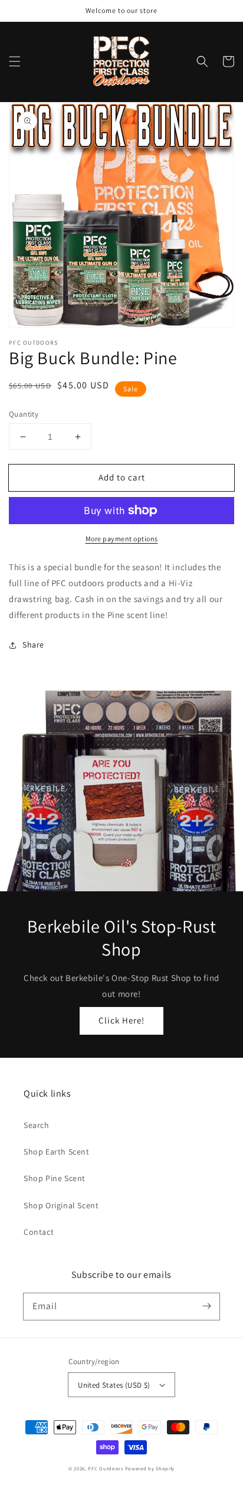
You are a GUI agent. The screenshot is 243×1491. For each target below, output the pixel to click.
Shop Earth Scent (57, 1151)
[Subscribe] (206, 1306)
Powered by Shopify (150, 1468)
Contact (39, 1232)
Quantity (23, 414)
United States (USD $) (114, 1385)
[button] (15, 61)
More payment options (122, 538)
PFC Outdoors (105, 1468)
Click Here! (121, 1020)
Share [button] (33, 644)
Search (37, 1125)
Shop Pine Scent (55, 1178)
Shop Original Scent (61, 1205)
